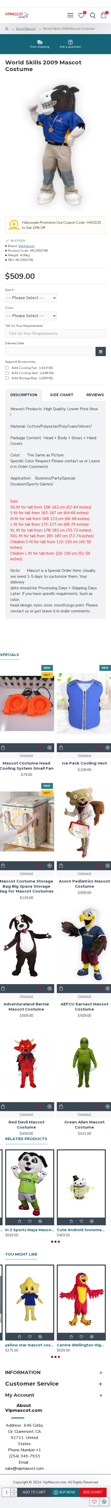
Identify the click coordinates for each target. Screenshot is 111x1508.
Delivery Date (14, 343)
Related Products (26, 1139)
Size (8, 290)
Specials (9, 655)
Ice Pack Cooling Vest (84, 763)
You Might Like (21, 1254)
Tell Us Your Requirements (24, 326)
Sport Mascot (25, 29)
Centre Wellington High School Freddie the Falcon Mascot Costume (81, 1345)
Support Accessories (20, 362)
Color (9, 308)
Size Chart (62, 395)
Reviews (95, 395)
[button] (52, 1242)
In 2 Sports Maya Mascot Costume (29, 1230)
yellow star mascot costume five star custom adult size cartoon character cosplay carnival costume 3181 (29, 1345)
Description (23, 395)
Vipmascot (26, 246)
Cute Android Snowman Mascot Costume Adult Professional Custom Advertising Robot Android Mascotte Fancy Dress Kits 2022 (81, 1230)
